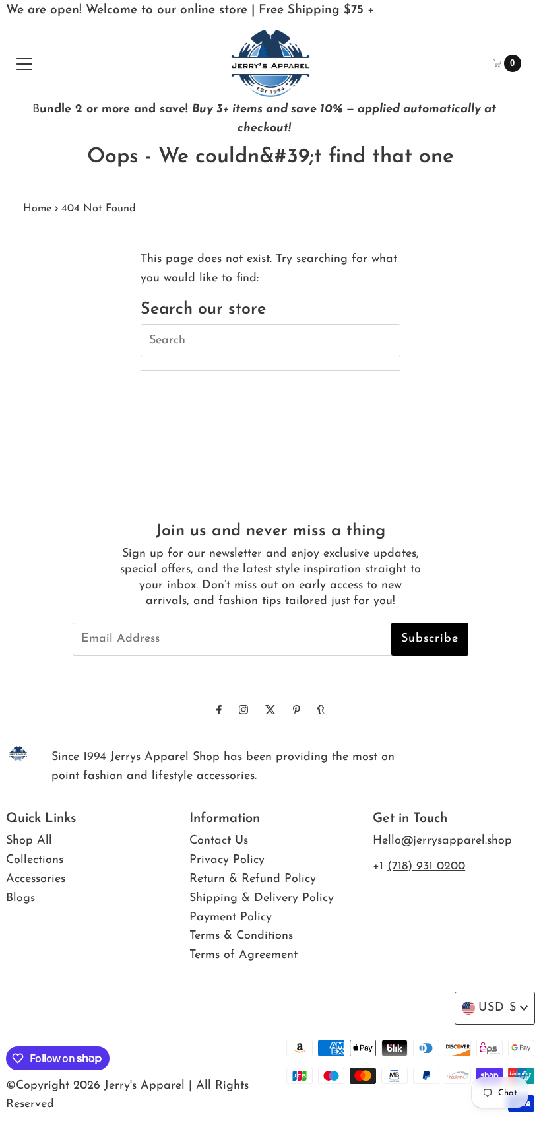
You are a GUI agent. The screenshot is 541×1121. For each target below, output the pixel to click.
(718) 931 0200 (426, 867)
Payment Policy (230, 918)
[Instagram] (243, 711)
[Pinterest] (296, 711)
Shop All (29, 841)
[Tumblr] (321, 711)
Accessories (35, 879)
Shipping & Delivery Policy (261, 898)
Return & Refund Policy (252, 879)
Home (37, 208)
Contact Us (218, 841)
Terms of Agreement (243, 955)
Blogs (20, 898)
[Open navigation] (24, 63)
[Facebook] (219, 711)
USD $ (497, 1008)
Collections (34, 860)
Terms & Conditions (241, 936)
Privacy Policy (227, 860)
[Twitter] (270, 711)
